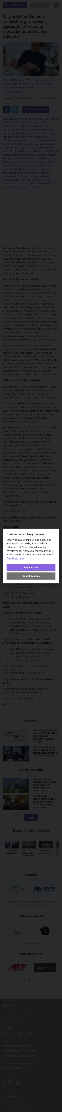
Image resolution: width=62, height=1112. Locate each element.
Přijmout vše (31, 567)
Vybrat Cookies (31, 576)
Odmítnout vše (15, 558)
